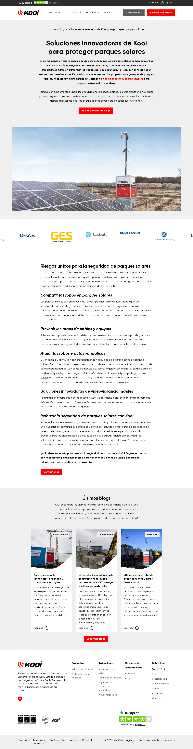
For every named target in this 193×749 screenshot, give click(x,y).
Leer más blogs (96, 639)
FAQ (154, 674)
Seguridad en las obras (107, 671)
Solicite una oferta (161, 12)
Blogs (128, 678)
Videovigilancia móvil (82, 669)
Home (52, 29)
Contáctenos (134, 12)
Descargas (130, 674)
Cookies (54, 740)
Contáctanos (51, 472)
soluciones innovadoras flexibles (124, 79)
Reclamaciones (70, 740)
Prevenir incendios (107, 695)
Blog (62, 29)
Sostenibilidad (159, 679)
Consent (87, 740)
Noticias (156, 689)
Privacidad (24, 740)
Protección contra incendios (81, 676)
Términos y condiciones (40, 742)
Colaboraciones (160, 684)
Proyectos (157, 693)
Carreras (153, 3)
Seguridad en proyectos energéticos (105, 686)
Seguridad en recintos (109, 678)
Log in (167, 3)
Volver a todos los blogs (95, 110)
